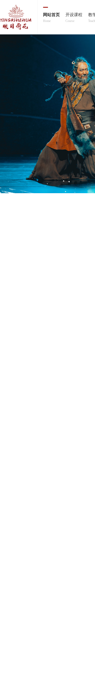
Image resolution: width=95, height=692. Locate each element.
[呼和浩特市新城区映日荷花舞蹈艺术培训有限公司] (18, 17)
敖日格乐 (18, 394)
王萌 (78, 394)
